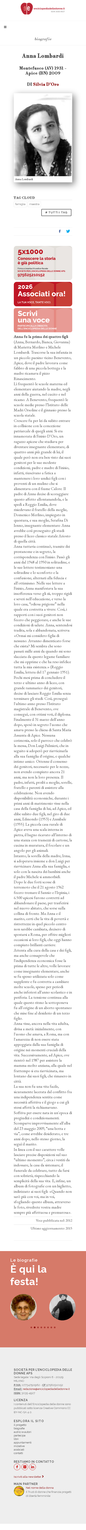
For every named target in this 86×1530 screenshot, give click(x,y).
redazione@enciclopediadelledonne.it (46, 1389)
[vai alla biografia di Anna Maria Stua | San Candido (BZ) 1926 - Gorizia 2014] (23, 1307)
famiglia (20, 204)
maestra (34, 204)
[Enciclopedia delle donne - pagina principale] (43, 8)
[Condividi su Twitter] (68, 231)
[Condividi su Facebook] (60, 231)
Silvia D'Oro (46, 84)
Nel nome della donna (40, 1487)
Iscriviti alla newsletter (28, 1476)
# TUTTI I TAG (56, 212)
